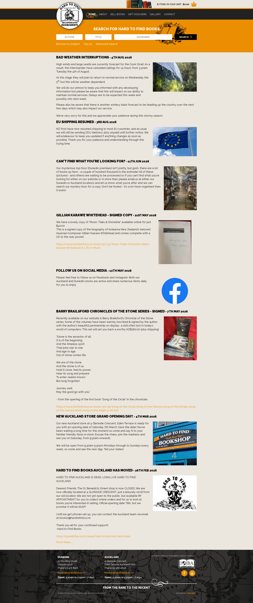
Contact (169, 14)
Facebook (184, 573)
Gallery (155, 14)
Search (184, 37)
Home (92, 14)
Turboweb (191, 593)
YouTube (192, 573)
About (103, 14)
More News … (64, 542)
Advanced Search (107, 43)
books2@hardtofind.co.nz (119, 572)
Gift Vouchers (137, 14)
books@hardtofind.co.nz (71, 572)
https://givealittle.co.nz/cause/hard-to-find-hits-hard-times (93, 536)
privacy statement (170, 556)
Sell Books (117, 14)
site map (156, 556)
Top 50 (87, 43)
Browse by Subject (68, 43)
